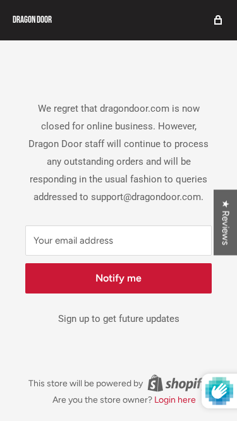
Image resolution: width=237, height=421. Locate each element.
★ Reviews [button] (225, 222)
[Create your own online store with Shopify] (178, 383)
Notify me (118, 278)
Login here (175, 399)
